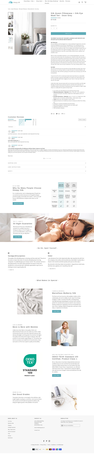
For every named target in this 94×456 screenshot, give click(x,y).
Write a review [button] (82, 119)
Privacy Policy (43, 444)
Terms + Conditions (52, 444)
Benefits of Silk (11, 423)
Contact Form (37, 430)
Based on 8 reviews (12, 120)
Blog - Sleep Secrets (11, 429)
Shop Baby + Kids (29, 1)
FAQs (9, 433)
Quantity (54, 25)
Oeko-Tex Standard (11, 431)
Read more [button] (10, 155)
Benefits (62, 1)
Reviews (67, 1)
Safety (10, 171)
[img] (14, 130)
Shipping (9, 425)
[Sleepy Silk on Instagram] (49, 441)
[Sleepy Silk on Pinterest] (46, 441)
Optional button (18, 203)
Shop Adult (39, 1)
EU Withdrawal (60, 444)
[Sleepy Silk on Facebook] (44, 441)
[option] (30, 33)
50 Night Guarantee (11, 427)
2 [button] (45, 158)
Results (47, 3)
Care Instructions (14, 167)
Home (9, 9)
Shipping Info (12, 163)
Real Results (10, 437)
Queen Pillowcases (14, 9)
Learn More (17, 236)
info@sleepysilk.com (41, 427)
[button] (54, 17)
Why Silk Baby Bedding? (51, 1)
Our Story (10, 421)
